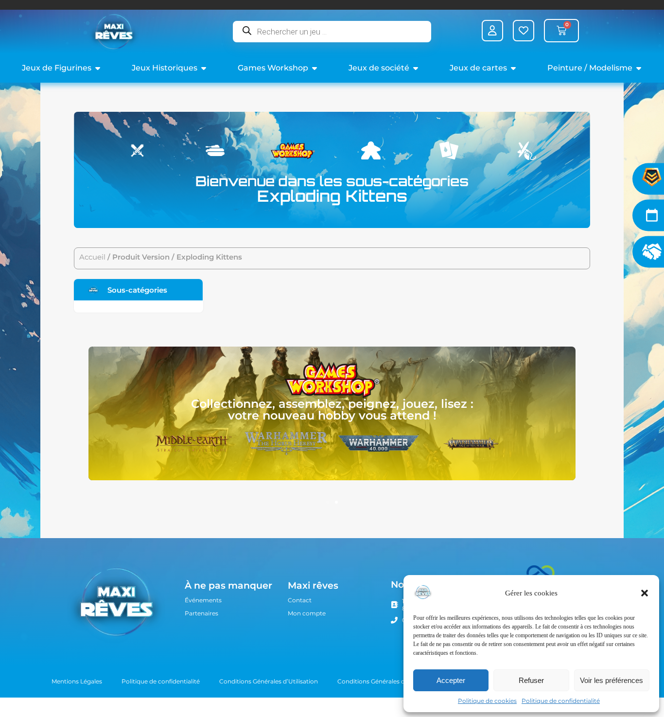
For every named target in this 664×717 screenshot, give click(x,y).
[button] (644, 593)
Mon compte (307, 613)
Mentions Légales (77, 681)
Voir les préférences (611, 680)
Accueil (92, 257)
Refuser (531, 680)
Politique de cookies (487, 700)
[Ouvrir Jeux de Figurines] (98, 68)
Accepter (451, 680)
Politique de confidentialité (561, 700)
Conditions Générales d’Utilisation (268, 681)
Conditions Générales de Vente (381, 681)
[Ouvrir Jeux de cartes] (513, 68)
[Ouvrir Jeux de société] (415, 68)
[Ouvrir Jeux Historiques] (204, 68)
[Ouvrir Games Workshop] (314, 68)
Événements (203, 600)
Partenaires (201, 613)
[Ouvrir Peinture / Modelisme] (639, 68)
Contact (300, 600)
